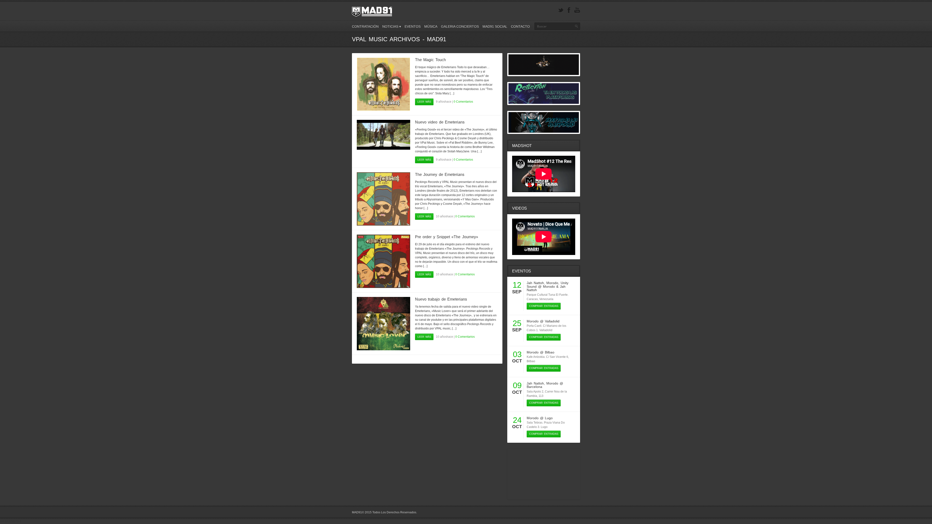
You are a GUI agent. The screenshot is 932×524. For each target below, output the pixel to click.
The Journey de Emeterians (439, 174)
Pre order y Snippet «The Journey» (446, 237)
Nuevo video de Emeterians (440, 122)
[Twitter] (561, 10)
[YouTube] (577, 10)
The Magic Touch (430, 60)
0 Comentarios (463, 101)
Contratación (365, 26)
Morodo (552, 283)
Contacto (520, 26)
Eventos (413, 26)
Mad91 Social (495, 26)
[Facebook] (569, 10)
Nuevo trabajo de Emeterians (441, 299)
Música (430, 26)
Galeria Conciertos (460, 26)
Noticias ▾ (391, 26)
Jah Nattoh (535, 283)
